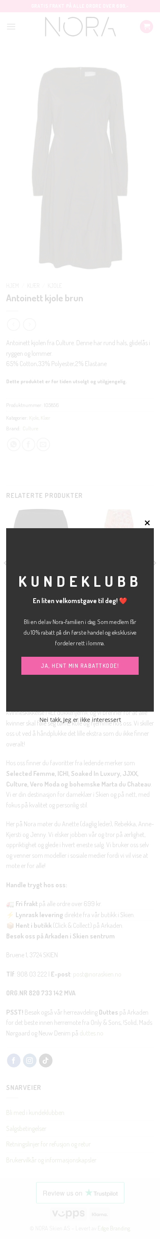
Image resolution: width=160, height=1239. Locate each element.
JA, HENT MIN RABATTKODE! (80, 665)
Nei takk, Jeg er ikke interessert (80, 720)
